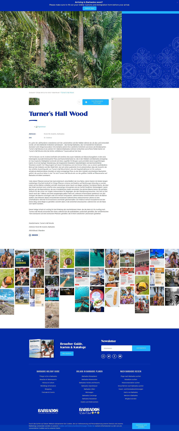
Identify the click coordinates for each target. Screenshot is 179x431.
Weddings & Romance (48, 386)
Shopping (48, 389)
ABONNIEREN (141, 348)
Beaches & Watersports (48, 379)
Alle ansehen (66, 353)
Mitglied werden (130, 399)
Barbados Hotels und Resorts (89, 383)
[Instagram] (103, 356)
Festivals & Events (48, 392)
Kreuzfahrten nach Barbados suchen (130, 386)
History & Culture (48, 383)
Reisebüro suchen (131, 379)
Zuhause (32, 92)
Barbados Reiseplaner (89, 376)
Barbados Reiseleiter (89, 399)
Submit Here (89, 8)
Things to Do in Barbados (48, 376)
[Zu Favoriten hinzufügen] (79, 102)
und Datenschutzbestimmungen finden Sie (80, 426)
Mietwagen (89, 392)
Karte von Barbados (131, 392)
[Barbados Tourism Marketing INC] (48, 411)
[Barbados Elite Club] (89, 411)
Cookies (61, 426)
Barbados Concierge (89, 395)
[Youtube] (120, 356)
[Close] (177, 2)
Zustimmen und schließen (141, 426)
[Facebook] (114, 356)
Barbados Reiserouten (89, 379)
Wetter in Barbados (131, 395)
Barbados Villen (89, 389)
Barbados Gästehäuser (89, 386)
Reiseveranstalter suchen (131, 383)
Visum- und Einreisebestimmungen (131, 389)
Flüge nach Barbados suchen (131, 376)
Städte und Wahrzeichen (89, 402)
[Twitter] (109, 356)
